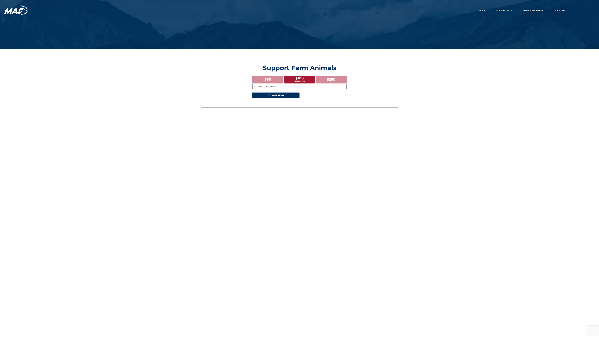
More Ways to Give (533, 10)
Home (482, 10)
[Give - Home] (16, 10)
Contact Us (559, 10)
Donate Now (502, 10)
